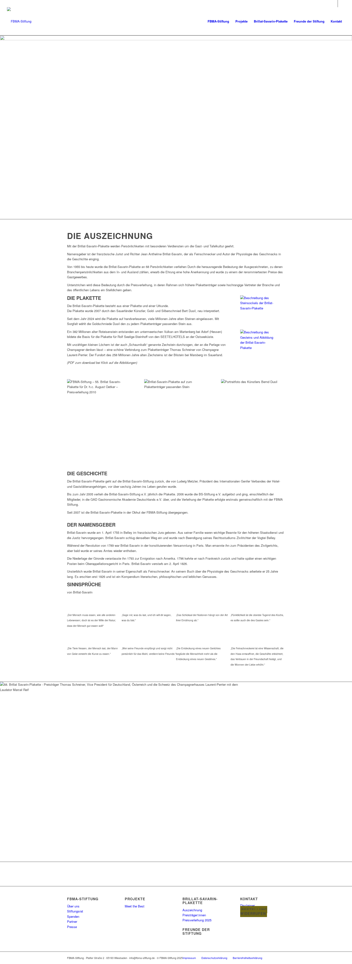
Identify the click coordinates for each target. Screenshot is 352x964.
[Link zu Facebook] (334, 3)
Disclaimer (247, 905)
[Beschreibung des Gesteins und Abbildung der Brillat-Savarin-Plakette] (256, 347)
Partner (72, 921)
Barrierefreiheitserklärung (247, 958)
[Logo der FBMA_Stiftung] (19, 21)
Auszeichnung (192, 910)
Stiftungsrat (75, 911)
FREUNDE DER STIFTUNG (196, 931)
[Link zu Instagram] (341, 3)
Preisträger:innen (194, 915)
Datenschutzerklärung (214, 958)
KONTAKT (249, 898)
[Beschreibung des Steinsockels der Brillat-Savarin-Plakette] (256, 308)
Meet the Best (134, 906)
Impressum (189, 958)
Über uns (73, 906)
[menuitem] (218, 21)
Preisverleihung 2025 (196, 920)
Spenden (73, 916)
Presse (72, 926)
